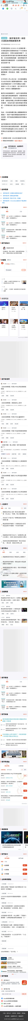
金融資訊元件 (14, 1016)
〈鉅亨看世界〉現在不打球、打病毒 (11, 198)
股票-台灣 (8, 792)
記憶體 (7, 865)
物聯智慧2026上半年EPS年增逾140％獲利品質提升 (4, 308)
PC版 (4, 1013)
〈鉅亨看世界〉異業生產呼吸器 (10, 195)
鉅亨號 (14, 1013)
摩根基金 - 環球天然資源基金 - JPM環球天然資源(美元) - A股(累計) (11, 782)
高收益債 (8, 800)
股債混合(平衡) (9, 778)
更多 (22, 184)
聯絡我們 (21, 1016)
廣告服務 (7, 1016)
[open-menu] (1, 5)
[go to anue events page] (21, 5)
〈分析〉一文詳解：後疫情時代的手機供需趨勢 (14, 290)
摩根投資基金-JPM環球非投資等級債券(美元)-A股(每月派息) (11, 796)
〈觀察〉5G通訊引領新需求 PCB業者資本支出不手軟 (12, 282)
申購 (25, 783)
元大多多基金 (4, 789)
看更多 (24, 207)
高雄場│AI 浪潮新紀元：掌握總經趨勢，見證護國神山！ (16, 237)
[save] (20, 8)
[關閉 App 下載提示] (1, 2)
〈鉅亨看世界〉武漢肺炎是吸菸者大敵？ (12, 193)
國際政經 (8, 595)
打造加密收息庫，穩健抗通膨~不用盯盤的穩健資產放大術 (16, 230)
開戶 (25, 775)
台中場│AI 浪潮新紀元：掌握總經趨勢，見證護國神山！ (16, 217)
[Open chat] (25, 9)
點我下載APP (19, 141)
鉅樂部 (18, 1013)
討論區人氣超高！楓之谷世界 (23, 326)
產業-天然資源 (9, 786)
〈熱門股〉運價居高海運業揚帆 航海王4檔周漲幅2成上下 (23, 308)
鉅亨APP (9, 1013)
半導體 (7, 874)
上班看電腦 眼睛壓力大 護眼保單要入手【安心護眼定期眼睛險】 (14, 326)
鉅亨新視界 (5, 34)
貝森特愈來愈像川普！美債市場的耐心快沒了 (3, 326)
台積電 (7, 869)
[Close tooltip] (23, 12)
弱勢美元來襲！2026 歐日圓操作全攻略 (14, 138)
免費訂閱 (24, 994)
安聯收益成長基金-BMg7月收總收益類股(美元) (11, 774)
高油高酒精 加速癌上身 (14, 308)
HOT (7, 216)
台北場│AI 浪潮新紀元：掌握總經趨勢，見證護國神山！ (16, 224)
